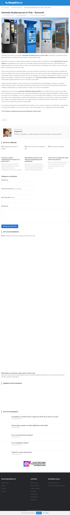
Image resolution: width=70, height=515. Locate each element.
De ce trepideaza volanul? (20, 443)
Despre (3, 485)
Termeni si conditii (53, 483)
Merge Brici (23, 15)
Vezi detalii (45, 513)
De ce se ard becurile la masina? (22, 435)
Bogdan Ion (18, 131)
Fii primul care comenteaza (37, 15)
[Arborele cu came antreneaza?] (5, 454)
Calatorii (33, 491)
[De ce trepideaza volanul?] (5, 445)
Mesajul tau (4, 206)
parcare (4, 120)
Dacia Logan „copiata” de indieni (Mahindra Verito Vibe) (30, 425)
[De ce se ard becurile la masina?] (5, 437)
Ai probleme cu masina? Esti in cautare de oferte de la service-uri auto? (35, 417)
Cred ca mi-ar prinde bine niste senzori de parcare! (58, 158)
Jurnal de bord (35, 488)
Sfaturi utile (34, 483)
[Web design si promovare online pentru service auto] (35, 303)
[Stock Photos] (35, 464)
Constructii (34, 497)
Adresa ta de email (11, 188)
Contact (3, 488)
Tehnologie (34, 494)
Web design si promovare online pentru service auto (18, 373)
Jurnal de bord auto (16, 7)
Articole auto (35, 485)
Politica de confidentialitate (56, 485)
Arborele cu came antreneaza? (22, 452)
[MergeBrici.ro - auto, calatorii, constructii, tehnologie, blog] (13, 3)
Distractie (34, 499)
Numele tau (4, 180)
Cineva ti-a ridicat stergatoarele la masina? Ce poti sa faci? (10, 159)
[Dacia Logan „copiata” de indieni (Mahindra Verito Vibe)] (5, 428)
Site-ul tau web (8, 197)
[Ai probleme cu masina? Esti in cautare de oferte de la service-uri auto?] (5, 419)
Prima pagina (5, 7)
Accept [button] (39, 513)
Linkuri (3, 491)
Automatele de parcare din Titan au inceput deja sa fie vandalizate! (33, 159)
